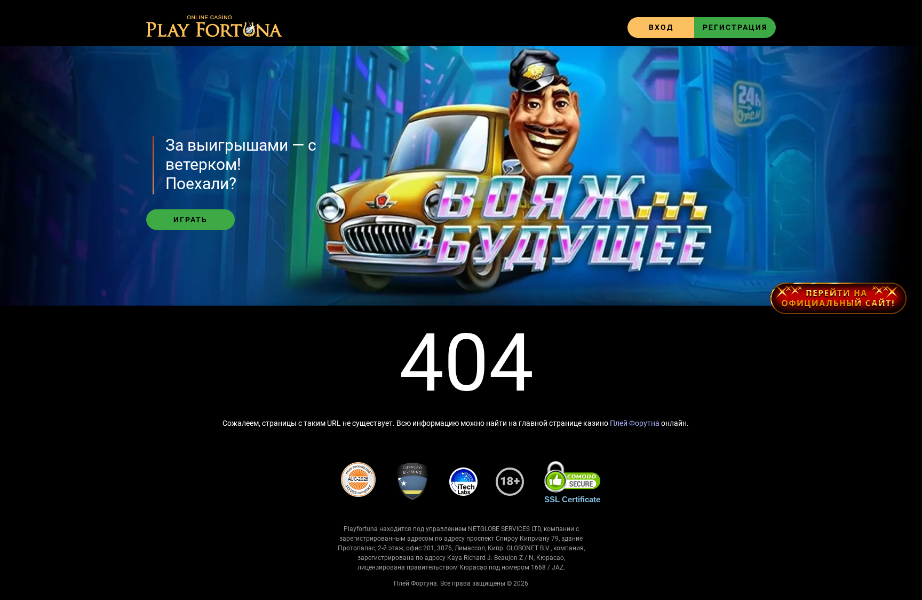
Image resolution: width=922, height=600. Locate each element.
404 (466, 363)
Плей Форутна (634, 423)
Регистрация (735, 27)
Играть (190, 219)
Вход (661, 27)
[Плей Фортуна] (214, 27)
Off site (837, 298)
